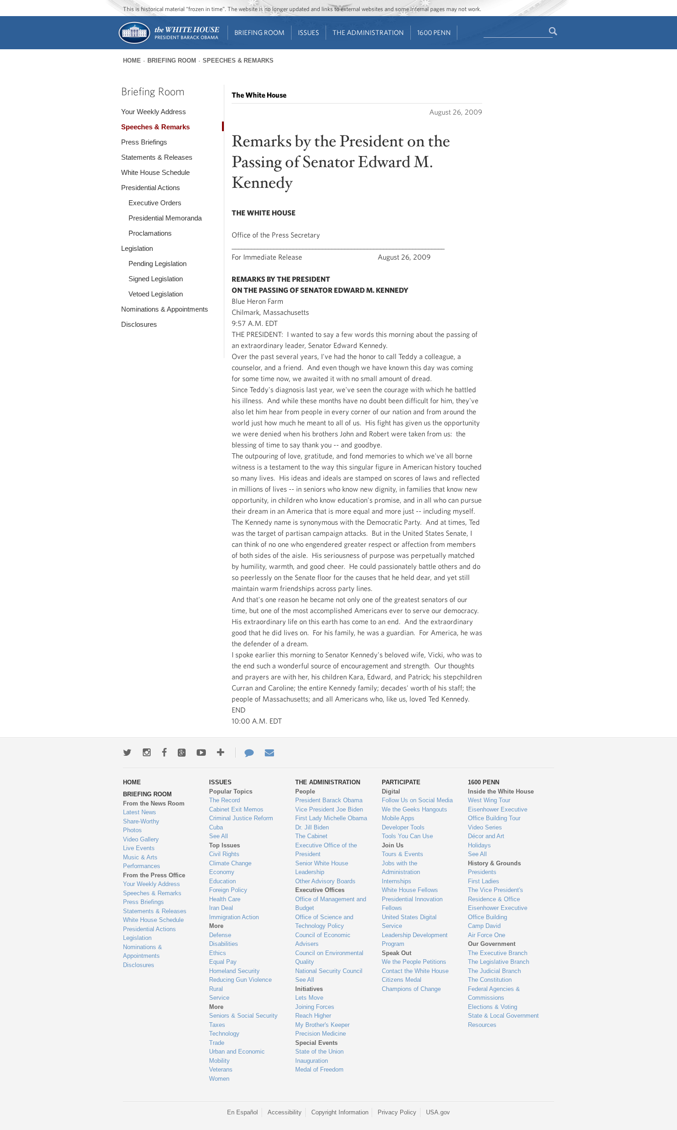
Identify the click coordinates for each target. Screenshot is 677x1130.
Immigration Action (234, 917)
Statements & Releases (157, 157)
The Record (224, 800)
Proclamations (150, 233)
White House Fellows (410, 890)
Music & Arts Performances (141, 862)
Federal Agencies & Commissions (494, 993)
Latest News (139, 812)
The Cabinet (311, 836)
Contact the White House (415, 971)
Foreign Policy (228, 890)
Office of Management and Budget (330, 904)
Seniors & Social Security (243, 1015)
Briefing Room (259, 32)
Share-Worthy (141, 821)
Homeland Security (234, 971)
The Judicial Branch (494, 971)
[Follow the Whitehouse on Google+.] (182, 753)
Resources (482, 1024)
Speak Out (396, 953)
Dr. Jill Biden (312, 827)
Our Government (491, 943)
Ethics (217, 953)
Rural (216, 988)
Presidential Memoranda (165, 218)
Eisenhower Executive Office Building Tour (497, 814)
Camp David (484, 925)
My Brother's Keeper (322, 1024)
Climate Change (230, 863)
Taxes (217, 1024)
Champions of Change (411, 988)
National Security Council (328, 971)
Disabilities (223, 943)
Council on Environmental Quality (329, 958)
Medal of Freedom (319, 1069)
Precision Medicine (320, 1033)
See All (218, 836)
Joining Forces (314, 1006)
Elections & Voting (492, 1006)
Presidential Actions (150, 187)
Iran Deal (221, 907)
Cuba (216, 827)
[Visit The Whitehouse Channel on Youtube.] (201, 753)
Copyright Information (339, 1112)
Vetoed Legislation (155, 294)
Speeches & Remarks (238, 60)
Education (222, 881)
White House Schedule (155, 172)
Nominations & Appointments (164, 309)
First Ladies (483, 881)
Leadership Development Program (415, 940)
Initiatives (309, 988)
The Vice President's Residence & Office (495, 895)
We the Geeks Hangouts (414, 809)
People (305, 791)
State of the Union (319, 1051)
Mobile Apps (398, 818)
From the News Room (154, 803)
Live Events (139, 848)
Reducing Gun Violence (240, 979)
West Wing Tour (489, 800)
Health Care (224, 899)
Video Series (485, 827)
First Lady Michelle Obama (331, 818)
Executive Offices (319, 890)
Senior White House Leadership (321, 868)
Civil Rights (224, 854)
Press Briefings (144, 142)
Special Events (316, 1042)
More (216, 925)
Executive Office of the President (326, 850)
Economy (221, 872)
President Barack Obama (328, 800)
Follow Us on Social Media (417, 800)
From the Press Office (154, 875)
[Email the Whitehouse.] (269, 753)
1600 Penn (434, 32)
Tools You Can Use (407, 836)
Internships (396, 881)
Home (132, 60)
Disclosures (139, 324)
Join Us (392, 845)
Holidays (479, 845)
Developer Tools (403, 827)
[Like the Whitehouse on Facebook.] (164, 753)
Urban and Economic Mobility (237, 1056)
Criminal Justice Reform (241, 818)
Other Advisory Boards (325, 881)
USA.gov (438, 1112)
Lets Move (309, 997)
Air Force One (486, 935)
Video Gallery (141, 839)
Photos (132, 830)
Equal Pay (223, 961)
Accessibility (285, 1112)
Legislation (137, 248)
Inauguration (311, 1060)
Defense (220, 935)
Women (219, 1078)
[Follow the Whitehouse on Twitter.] (127, 753)
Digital (391, 791)
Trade (216, 1042)
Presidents (482, 872)
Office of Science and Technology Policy (324, 922)
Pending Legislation (157, 263)
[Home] (168, 43)
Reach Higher (313, 1015)
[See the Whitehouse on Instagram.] (147, 753)
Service (219, 997)
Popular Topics (230, 791)
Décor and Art (486, 836)
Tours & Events (402, 854)
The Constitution (490, 979)
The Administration (368, 32)
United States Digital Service (409, 922)
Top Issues (224, 845)
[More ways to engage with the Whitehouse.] (220, 753)
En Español (242, 1112)
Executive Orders (154, 203)
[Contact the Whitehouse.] (244, 753)
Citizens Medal (401, 979)
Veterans (221, 1069)
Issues (308, 32)
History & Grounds (494, 863)
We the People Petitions (414, 961)
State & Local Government (503, 1015)
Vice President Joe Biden (329, 809)
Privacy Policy (397, 1112)
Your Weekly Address (153, 112)
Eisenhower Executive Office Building (497, 912)
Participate (401, 782)
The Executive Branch (497, 953)
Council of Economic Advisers (322, 940)
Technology (224, 1033)
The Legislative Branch (498, 961)
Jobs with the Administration (401, 868)
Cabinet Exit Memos (236, 809)
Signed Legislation (155, 279)
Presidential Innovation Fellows (412, 904)
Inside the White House (501, 791)
